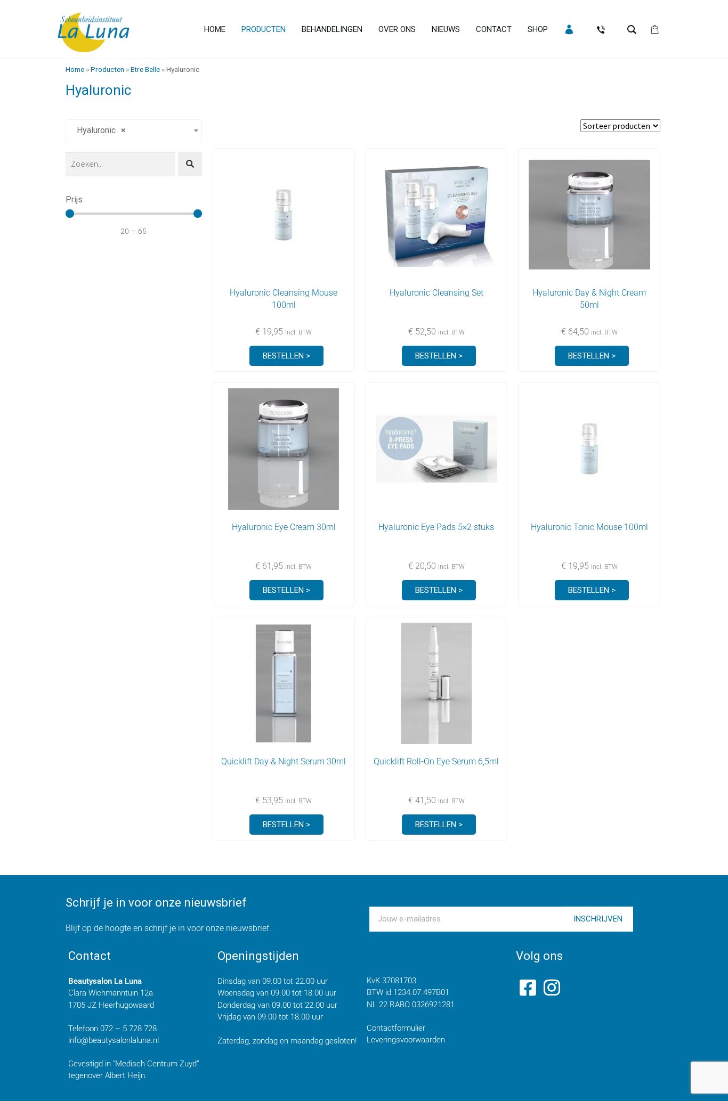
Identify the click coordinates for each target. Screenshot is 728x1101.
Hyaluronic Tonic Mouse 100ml (589, 527)
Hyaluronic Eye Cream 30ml (284, 527)
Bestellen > (286, 356)
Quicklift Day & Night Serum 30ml (283, 761)
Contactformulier (396, 1028)
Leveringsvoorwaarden (406, 1040)
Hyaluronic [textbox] (98, 130)
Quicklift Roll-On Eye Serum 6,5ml (436, 761)
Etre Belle (145, 69)
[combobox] (134, 131)
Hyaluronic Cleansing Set (436, 293)
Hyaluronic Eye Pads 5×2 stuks (436, 527)
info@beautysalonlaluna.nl (113, 1040)
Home (75, 69)
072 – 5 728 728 (128, 1028)
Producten (107, 69)
